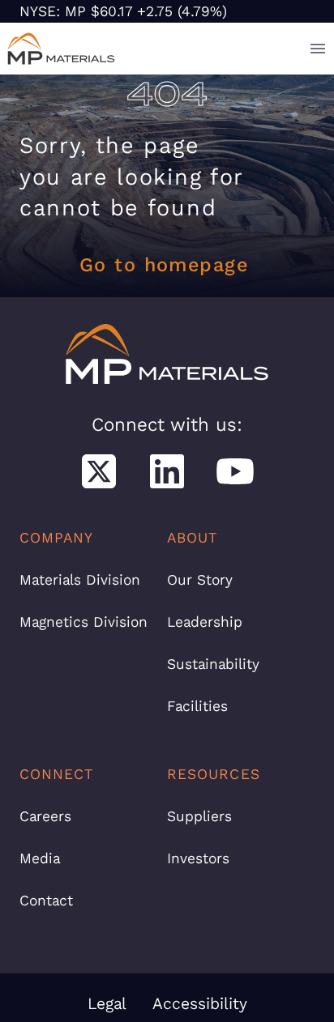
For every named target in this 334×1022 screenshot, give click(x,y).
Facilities (197, 706)
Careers (45, 816)
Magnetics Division (83, 622)
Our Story (200, 580)
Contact (46, 900)
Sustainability (213, 664)
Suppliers (199, 816)
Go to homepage (163, 264)
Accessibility (199, 1003)
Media (39, 858)
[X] (98, 471)
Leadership (204, 622)
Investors (198, 858)
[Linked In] (167, 471)
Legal (107, 1003)
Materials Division (79, 580)
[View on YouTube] (235, 471)
